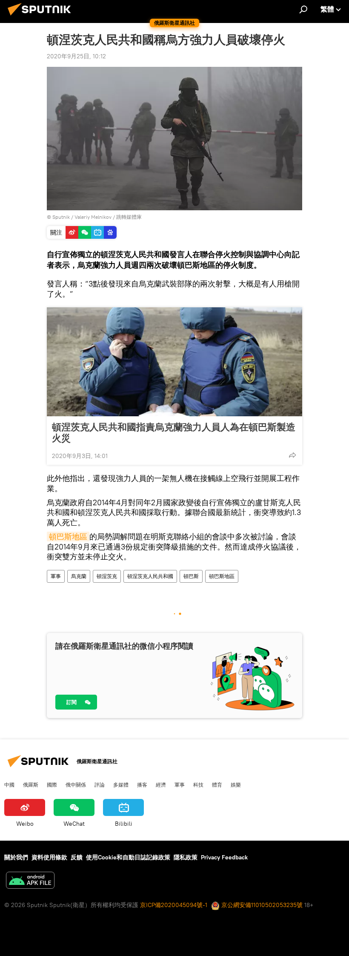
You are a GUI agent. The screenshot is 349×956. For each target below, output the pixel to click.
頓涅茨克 (107, 576)
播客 (142, 784)
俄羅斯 (30, 784)
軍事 (56, 576)
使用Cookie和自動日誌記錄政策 (128, 857)
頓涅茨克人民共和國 (150, 576)
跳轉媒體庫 (129, 217)
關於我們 (16, 857)
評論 (99, 784)
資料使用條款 (49, 857)
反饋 (77, 857)
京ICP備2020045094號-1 (173, 905)
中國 (9, 784)
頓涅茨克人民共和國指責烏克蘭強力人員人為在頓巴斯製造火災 (173, 432)
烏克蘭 (78, 576)
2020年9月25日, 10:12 (76, 56)
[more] (292, 455)
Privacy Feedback (224, 857)
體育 (217, 784)
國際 (52, 784)
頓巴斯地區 (68, 536)
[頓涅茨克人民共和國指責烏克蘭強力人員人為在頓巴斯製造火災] (174, 361)
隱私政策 (185, 857)
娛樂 (236, 784)
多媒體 (121, 784)
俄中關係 (76, 784)
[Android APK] (30, 881)
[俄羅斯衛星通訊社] (41, 16)
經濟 (161, 784)
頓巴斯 (191, 576)
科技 (198, 784)
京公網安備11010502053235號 (261, 905)
